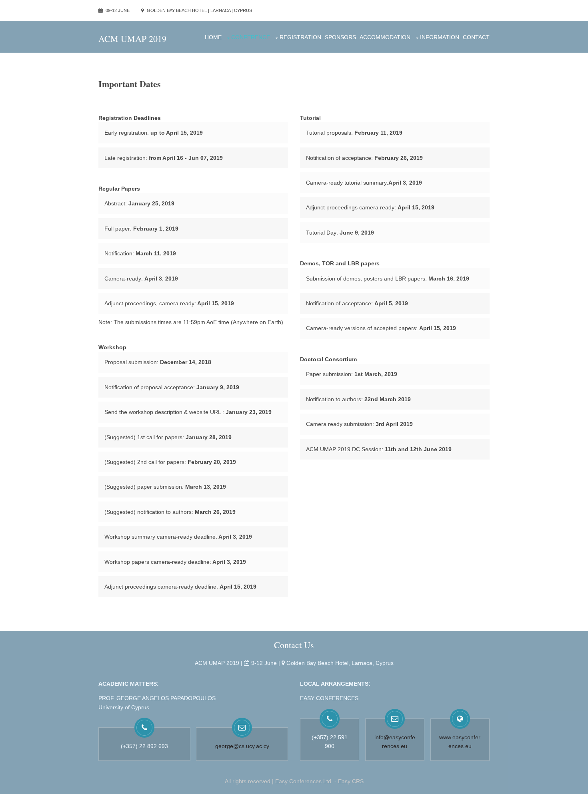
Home (213, 37)
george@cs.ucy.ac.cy (242, 746)
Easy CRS (351, 781)
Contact (476, 37)
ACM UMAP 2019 (132, 38)
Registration (300, 37)
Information (439, 37)
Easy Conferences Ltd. (304, 781)
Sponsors (340, 37)
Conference (250, 37)
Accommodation (385, 37)
